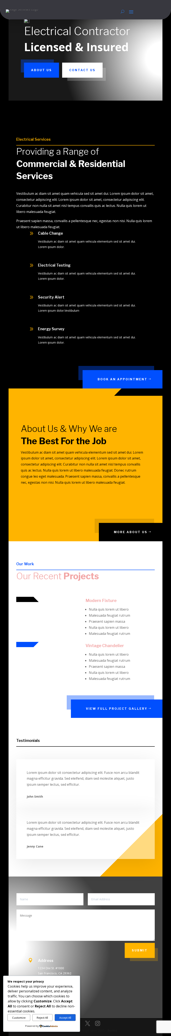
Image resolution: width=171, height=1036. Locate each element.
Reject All (42, 1018)
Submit (140, 950)
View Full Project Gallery (116, 708)
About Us (41, 70)
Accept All (65, 1018)
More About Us (130, 532)
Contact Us (82, 70)
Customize (19, 1018)
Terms (112, 1030)
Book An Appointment (122, 379)
